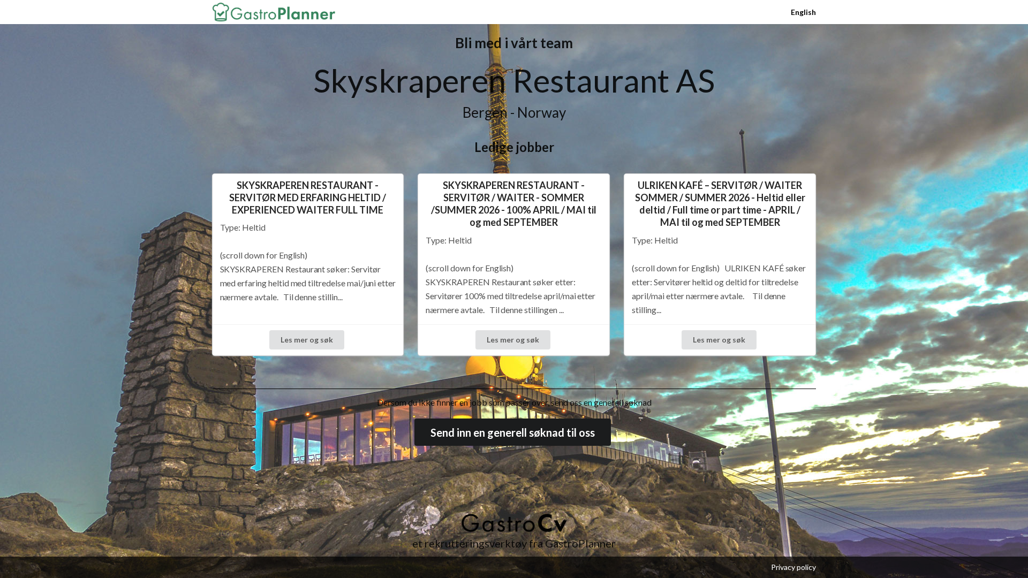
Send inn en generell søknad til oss (512, 432)
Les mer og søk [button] (307, 339)
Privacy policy (793, 567)
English (803, 12)
